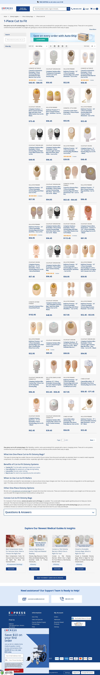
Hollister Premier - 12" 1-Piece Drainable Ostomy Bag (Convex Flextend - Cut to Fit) (88, 306)
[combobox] (6, 660)
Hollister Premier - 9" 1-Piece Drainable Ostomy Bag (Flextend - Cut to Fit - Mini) (88, 421)
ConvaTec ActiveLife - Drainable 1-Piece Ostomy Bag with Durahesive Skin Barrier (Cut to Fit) (88, 74)
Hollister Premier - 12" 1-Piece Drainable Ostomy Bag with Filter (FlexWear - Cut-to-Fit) (70, 306)
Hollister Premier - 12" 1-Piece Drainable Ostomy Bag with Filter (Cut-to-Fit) (36, 190)
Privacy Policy (19, 666)
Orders (56, 617)
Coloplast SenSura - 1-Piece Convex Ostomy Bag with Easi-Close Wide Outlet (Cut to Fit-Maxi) (36, 112)
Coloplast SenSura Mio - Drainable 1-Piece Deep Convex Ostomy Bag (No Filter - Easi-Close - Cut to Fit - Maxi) (53, 190)
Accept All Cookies (87, 672)
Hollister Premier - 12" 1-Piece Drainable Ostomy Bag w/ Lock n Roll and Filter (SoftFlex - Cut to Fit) (70, 268)
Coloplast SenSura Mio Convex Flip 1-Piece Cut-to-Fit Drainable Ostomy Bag (36, 384)
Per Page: (86, 46)
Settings (67, 672)
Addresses (57, 619)
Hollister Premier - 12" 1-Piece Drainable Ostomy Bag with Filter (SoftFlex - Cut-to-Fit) (36, 229)
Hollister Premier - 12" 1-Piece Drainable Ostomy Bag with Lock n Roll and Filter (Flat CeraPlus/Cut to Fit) (70, 383)
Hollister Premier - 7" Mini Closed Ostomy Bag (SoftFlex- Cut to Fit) (87, 190)
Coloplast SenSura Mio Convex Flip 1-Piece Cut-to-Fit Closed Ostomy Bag (53, 422)
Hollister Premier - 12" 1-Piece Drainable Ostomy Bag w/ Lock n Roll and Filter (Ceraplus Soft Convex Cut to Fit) (88, 268)
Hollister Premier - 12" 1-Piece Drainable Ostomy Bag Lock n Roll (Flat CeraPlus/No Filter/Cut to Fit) (36, 344)
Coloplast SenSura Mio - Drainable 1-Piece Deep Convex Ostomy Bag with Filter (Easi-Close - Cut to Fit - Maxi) (53, 229)
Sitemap (56, 627)
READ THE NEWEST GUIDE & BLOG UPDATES (50, 578)
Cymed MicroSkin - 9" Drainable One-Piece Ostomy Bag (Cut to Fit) (88, 383)
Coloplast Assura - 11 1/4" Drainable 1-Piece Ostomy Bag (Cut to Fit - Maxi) (88, 150)
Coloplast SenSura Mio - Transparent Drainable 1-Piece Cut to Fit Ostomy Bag (53, 74)
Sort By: (31, 46)
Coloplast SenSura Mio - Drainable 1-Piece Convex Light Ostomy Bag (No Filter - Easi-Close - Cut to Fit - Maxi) (88, 344)
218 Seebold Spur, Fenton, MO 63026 (16, 626)
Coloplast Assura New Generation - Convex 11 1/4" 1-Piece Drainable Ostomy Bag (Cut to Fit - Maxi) (88, 229)
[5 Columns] (66, 46)
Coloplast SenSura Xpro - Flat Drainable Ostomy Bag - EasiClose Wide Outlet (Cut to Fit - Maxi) (53, 306)
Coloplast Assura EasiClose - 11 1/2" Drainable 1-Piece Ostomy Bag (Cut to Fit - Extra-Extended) (36, 268)
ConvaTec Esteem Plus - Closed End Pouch (36, 307)
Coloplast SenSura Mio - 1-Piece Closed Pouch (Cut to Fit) (53, 344)
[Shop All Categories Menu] (17, 9)
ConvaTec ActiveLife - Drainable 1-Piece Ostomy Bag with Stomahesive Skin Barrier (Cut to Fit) (36, 74)
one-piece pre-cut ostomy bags (21, 491)
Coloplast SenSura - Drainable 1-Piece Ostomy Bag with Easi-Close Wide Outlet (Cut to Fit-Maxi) (70, 229)
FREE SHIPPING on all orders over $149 (51, 2)
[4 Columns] (62, 46)
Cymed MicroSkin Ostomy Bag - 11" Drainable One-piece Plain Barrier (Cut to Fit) (71, 421)
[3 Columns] (58, 46)
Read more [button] (11, 569)
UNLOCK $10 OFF (14, 670)
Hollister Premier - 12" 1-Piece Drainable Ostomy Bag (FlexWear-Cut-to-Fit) (70, 150)
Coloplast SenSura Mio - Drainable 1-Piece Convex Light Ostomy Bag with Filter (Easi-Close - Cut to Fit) (53, 151)
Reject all (76, 672)
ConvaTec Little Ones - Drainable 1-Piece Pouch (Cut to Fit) (71, 112)
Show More (92, 29)
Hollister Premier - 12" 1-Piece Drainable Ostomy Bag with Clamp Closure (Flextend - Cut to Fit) (88, 112)
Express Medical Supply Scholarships (39, 623)
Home (5, 16)
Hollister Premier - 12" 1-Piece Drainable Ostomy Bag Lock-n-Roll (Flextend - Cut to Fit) (71, 74)
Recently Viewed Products (59, 623)
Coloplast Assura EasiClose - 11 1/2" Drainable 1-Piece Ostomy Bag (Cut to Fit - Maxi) (36, 421)
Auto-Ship (35, 617)
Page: (58, 440)
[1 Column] (50, 46)
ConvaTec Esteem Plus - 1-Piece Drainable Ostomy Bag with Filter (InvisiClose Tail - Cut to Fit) (71, 191)
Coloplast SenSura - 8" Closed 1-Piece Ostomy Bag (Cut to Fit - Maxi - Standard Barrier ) (70, 344)
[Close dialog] (47, 630)
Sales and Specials (37, 619)
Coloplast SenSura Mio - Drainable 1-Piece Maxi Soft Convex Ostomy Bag (53, 267)
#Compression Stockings (14, 564)
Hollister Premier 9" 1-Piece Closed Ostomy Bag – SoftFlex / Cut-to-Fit (53, 112)
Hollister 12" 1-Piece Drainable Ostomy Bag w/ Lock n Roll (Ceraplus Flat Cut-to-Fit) (53, 384)
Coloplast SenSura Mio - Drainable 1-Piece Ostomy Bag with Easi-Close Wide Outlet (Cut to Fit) (36, 151)
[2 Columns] (54, 46)
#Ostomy (33, 564)
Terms (5, 667)
